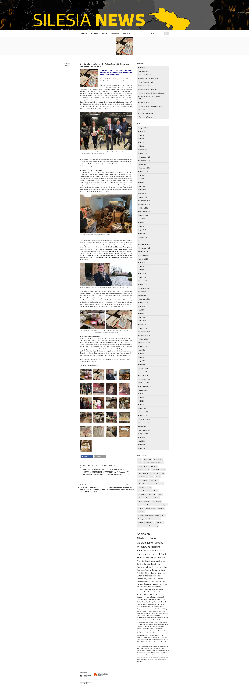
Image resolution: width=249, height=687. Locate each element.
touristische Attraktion (152, 519)
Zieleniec (163, 635)
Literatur (141, 498)
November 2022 (144, 292)
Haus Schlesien (143, 480)
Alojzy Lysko (164, 637)
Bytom (139, 576)
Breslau (140, 463)
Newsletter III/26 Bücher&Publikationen (152, 93)
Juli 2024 (142, 219)
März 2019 (142, 448)
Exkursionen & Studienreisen (148, 78)
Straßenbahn (140, 635)
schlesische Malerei (144, 650)
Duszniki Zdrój (161, 604)
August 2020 (143, 390)
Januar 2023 (143, 284)
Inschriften (161, 599)
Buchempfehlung (156, 463)
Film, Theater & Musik (146, 82)
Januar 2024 (143, 241)
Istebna (143, 641)
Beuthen (161, 573)
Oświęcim (146, 635)
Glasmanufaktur (151, 617)
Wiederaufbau (157, 611)
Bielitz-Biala (141, 602)
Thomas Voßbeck (146, 611)
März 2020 (142, 408)
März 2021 (142, 364)
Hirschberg (154, 480)
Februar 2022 (143, 324)
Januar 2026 (143, 153)
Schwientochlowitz (157, 607)
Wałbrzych (87, 474)
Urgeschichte (165, 654)
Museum (149, 498)
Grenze (145, 604)
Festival (159, 602)
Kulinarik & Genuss (145, 86)
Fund (108, 468)
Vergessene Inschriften (143, 631)
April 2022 (142, 317)
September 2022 (144, 299)
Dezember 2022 (144, 288)
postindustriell (141, 617)
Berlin (150, 587)
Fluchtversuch (157, 641)
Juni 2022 (142, 310)
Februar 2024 (143, 237)
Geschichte (142, 477)
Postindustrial (147, 620)
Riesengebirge (150, 508)
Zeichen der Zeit (149, 594)
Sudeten (148, 589)
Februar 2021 (143, 368)
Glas (153, 589)
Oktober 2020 (144, 383)
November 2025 (144, 160)
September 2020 (145, 386)
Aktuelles (83, 33)
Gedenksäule (165, 644)
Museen (104, 33)
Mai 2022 (142, 313)
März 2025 (142, 190)
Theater (140, 594)
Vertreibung (108, 472)
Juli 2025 (142, 175)
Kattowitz (141, 487)
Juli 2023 (142, 262)
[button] (87, 456)
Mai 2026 (142, 139)
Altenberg (151, 622)
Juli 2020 (142, 394)
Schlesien (125, 471)
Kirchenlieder (157, 659)
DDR (166, 639)
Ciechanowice (140, 639)
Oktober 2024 (144, 208)
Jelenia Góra (142, 484)
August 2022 (143, 302)
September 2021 (144, 343)
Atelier (156, 624)
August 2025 (143, 171)
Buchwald (165, 617)
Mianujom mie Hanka (156, 631)
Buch (147, 463)
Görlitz (158, 477)
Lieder (152, 637)
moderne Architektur (143, 628)
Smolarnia (139, 659)
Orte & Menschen (145, 110)
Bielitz (163, 611)
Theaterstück (141, 626)
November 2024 (144, 204)
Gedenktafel (158, 622)
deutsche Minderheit (158, 470)
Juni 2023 (142, 266)
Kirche (149, 487)
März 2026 (142, 146)
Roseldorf (157, 652)
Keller (113, 468)
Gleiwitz (150, 477)
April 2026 (142, 142)
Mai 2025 (142, 182)
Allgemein (67, 65)
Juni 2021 (142, 354)
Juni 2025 (142, 179)
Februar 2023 (143, 281)
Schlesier (150, 609)
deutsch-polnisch (143, 470)
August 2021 (143, 346)
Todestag (147, 607)
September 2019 (144, 430)
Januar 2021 (143, 372)
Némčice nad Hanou (150, 652)
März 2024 (142, 233)
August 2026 (143, 128)
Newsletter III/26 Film (146, 102)
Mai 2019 (142, 444)
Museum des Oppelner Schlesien (148, 654)
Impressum (126, 33)
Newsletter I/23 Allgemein (103, 465)
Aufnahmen (150, 659)
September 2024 (144, 211)
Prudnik (165, 624)
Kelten (145, 657)
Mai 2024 (142, 226)
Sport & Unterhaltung (146, 113)
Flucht (102, 468)
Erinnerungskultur (143, 473)
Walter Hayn (147, 644)
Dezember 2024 (144, 201)
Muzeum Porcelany (102, 469)
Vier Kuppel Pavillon (156, 613)
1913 (166, 659)
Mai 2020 (142, 401)
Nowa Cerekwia (140, 657)
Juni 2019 (142, 441)
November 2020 (144, 379)
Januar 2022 (143, 328)
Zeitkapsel (108, 474)
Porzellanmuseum (90, 471)
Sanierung (160, 508)
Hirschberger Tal (150, 602)
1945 (85, 468)
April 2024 (142, 230)
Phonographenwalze (164, 650)
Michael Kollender (150, 641)
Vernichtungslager (162, 646)
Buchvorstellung (143, 466)
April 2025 (142, 186)
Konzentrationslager (142, 637)
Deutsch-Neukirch (141, 652)
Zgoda (139, 611)
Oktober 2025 (144, 164)
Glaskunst (159, 589)
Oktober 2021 (143, 339)
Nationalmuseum (160, 639)
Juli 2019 (142, 437)
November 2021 (144, 335)
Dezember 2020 (144, 375)
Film (162, 473)
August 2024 (143, 215)
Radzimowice (155, 620)
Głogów (147, 626)
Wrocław (141, 526)
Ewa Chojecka (151, 633)
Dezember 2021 (144, 332)
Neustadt (160, 624)
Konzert (154, 573)
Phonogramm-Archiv (154, 650)
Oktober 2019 (143, 426)
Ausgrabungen (158, 654)
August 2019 (143, 434)
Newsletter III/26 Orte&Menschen (150, 106)
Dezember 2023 (144, 244)
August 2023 (143, 259)
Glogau (145, 624)
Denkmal (154, 466)
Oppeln (140, 508)
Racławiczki (145, 659)
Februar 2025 (143, 193)
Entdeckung (92, 468)
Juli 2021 (142, 350)
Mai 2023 (142, 270)
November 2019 (144, 423)
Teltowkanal (159, 644)
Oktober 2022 (143, 295)
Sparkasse (155, 646)
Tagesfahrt (143, 633)
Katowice (159, 484)
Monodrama (157, 637)
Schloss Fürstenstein (92, 472)
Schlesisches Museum (145, 592)
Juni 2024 (142, 222)
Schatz (117, 471)
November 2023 (144, 248)
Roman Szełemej (106, 471)
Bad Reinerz (153, 599)
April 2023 (142, 273)
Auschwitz (140, 613)
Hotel (162, 626)
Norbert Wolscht (164, 641)
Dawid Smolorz (160, 592)
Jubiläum (151, 484)
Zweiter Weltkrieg (122, 474)
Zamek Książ (98, 474)
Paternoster (150, 646)
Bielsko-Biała (152, 604)
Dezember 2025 (144, 157)
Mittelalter (140, 607)
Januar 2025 (143, 197)
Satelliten (141, 573)
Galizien (139, 641)
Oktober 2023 (143, 252)
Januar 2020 (143, 415)
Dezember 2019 (144, 419)
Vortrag (140, 522)
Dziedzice (162, 659)
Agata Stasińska (145, 648)
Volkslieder (150, 624)
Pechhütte (139, 661)
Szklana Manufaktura (154, 635)
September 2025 (144, 168)
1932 (149, 637)
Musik (156, 498)
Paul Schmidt (155, 657)
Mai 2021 (142, 357)
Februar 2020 (143, 412)
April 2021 (142, 361)
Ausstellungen (144, 71)
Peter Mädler (153, 644)
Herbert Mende (140, 646)
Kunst (160, 494)
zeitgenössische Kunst (152, 576)
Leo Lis (145, 646)
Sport (163, 515)
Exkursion (155, 473)
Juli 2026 (142, 131)
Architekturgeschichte (146, 579)
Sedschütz (160, 657)
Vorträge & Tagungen (146, 117)
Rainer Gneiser (140, 644)
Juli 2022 (142, 306)
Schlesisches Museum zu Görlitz (148, 515)
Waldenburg (119, 472)
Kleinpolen (147, 613)
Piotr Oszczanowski (155, 626)
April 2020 (142, 404)
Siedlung (150, 657)
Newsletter (115, 33)
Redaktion (94, 33)
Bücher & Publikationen (147, 75)
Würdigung (159, 628)
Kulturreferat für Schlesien (146, 494)
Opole (162, 570)
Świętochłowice (142, 609)
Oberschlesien (156, 501)
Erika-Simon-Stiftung (160, 609)
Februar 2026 (143, 150)
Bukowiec (159, 617)
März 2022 (142, 321)
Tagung (140, 519)
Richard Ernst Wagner (150, 639)
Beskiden (139, 620)
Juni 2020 (142, 397)
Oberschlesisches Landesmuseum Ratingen (152, 505)
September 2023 (144, 255)
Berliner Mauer (158, 633)
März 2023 (142, 277)
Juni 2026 (142, 135)
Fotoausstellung (142, 599)
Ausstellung (157, 459)
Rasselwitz (165, 657)
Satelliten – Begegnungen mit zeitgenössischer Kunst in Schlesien (151, 581)
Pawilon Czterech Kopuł (155, 648)
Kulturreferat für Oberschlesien (148, 491)
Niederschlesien (117, 469)
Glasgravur (152, 628)
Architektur (147, 459)
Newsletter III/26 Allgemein (148, 89)
